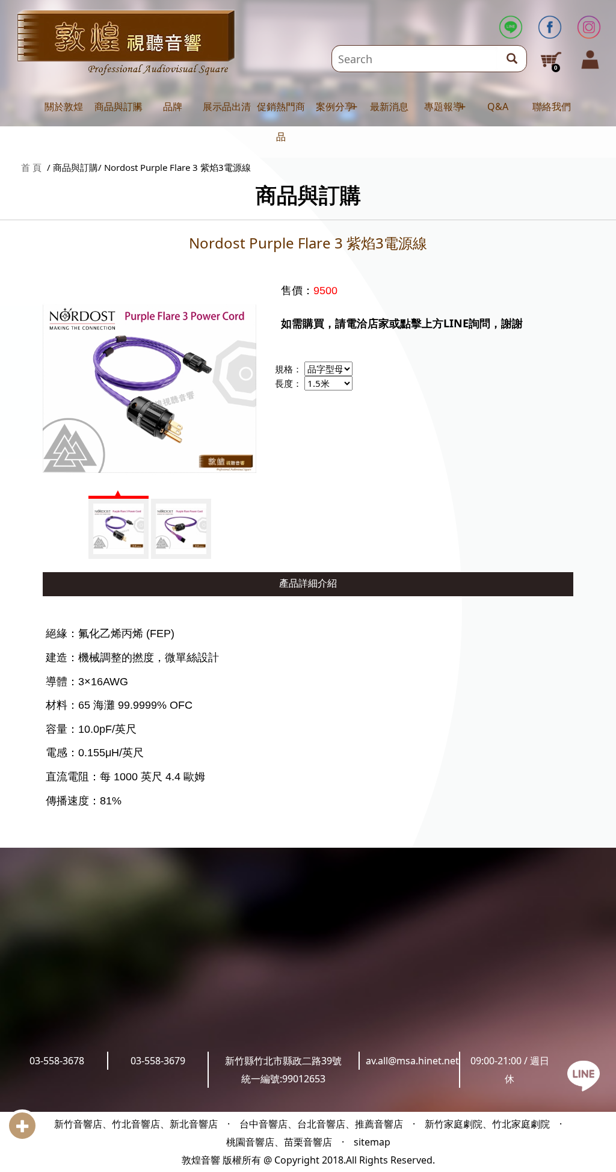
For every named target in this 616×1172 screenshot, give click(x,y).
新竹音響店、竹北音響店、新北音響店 (136, 1123)
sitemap (372, 1142)
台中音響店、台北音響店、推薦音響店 (321, 1123)
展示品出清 (227, 106)
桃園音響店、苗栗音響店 (279, 1142)
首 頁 (31, 167)
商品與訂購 (118, 106)
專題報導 (443, 106)
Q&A (497, 106)
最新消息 (389, 106)
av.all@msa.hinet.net (412, 1060)
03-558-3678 (56, 1060)
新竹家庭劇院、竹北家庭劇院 (487, 1123)
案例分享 (335, 106)
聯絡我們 (551, 106)
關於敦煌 (64, 106)
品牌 (172, 106)
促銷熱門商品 (281, 121)
